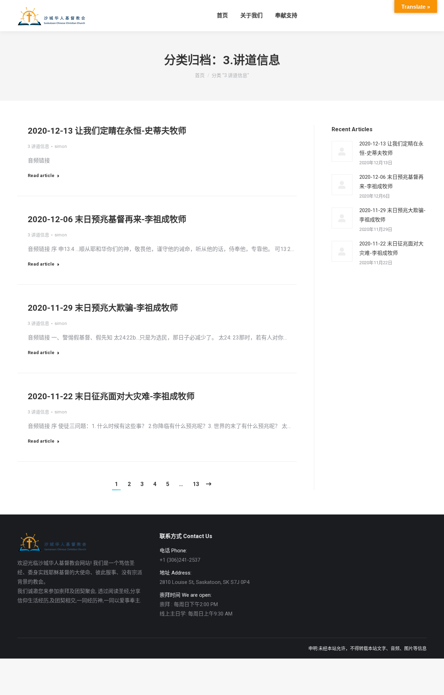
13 (196, 484)
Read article (41, 175)
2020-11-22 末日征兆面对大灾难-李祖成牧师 (111, 396)
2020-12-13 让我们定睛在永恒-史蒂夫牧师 (107, 131)
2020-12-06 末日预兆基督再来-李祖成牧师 (107, 219)
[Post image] (342, 151)
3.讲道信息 (38, 146)
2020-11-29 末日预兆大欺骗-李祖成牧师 (103, 308)
